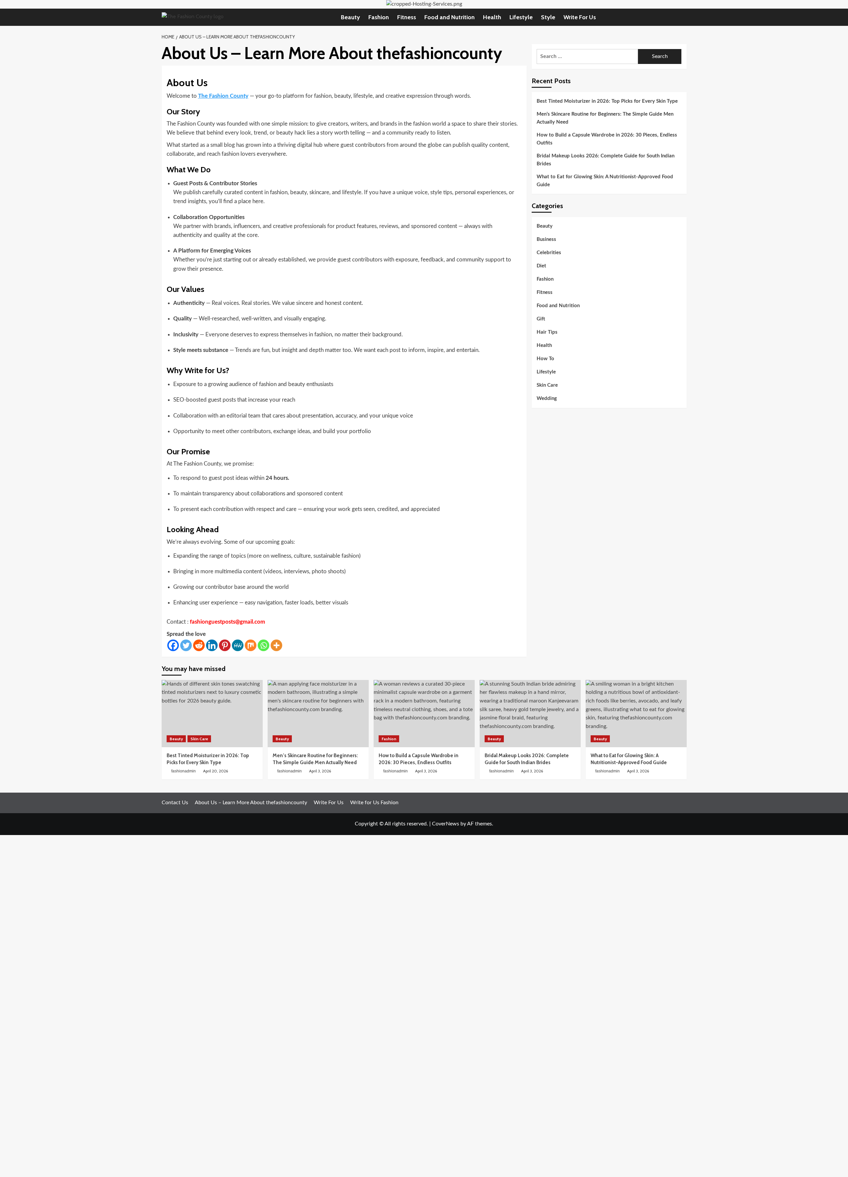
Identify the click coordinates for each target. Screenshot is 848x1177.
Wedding (547, 398)
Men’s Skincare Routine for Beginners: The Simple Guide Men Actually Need (605, 118)
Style (548, 17)
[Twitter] (186, 645)
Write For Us (579, 17)
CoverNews (445, 823)
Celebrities (549, 253)
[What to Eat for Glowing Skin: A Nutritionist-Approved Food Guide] (636, 713)
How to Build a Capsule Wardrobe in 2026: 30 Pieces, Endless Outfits (607, 139)
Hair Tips (547, 332)
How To (545, 359)
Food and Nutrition (449, 17)
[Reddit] (199, 645)
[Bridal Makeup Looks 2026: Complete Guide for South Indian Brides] (530, 713)
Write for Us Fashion (374, 802)
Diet (541, 266)
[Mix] (250, 645)
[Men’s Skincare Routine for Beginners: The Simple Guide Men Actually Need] (318, 713)
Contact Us (175, 802)
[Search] (682, 17)
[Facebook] (173, 645)
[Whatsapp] (263, 645)
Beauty (350, 17)
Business (546, 239)
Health (492, 17)
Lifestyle (521, 17)
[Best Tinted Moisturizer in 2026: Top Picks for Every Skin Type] (212, 713)
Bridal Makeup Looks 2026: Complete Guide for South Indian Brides (605, 159)
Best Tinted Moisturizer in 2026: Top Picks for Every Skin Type (607, 101)
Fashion (378, 17)
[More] (276, 645)
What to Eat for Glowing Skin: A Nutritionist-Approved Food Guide (605, 180)
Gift (541, 319)
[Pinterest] (225, 645)
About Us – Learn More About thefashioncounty (251, 802)
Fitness (406, 17)
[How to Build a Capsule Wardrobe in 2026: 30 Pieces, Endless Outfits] (424, 713)
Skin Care (547, 385)
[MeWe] (237, 645)
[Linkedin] (212, 645)
